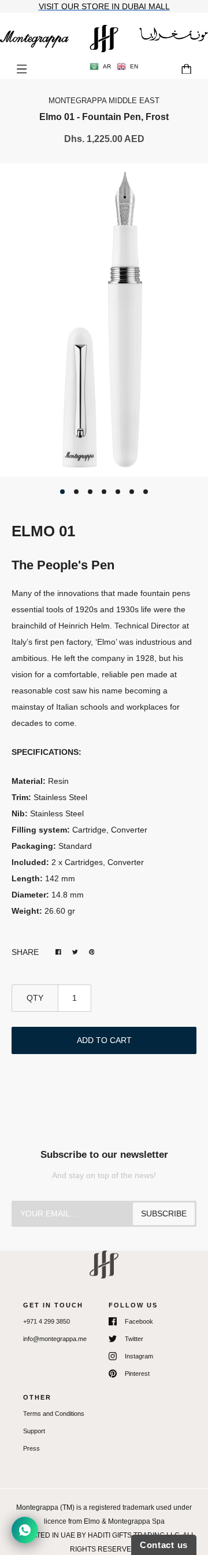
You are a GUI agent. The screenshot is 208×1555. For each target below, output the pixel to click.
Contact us (164, 1545)
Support (34, 1430)
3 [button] (90, 491)
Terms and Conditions (53, 1413)
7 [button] (145, 491)
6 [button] (131, 491)
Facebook (139, 1321)
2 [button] (76, 491)
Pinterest (137, 1373)
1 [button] (62, 491)
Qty (35, 997)
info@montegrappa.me (55, 1338)
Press (31, 1448)
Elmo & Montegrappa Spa (124, 1521)
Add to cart (104, 1040)
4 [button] (104, 491)
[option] (104, 320)
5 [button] (118, 491)
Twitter (134, 1338)
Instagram (139, 1356)
